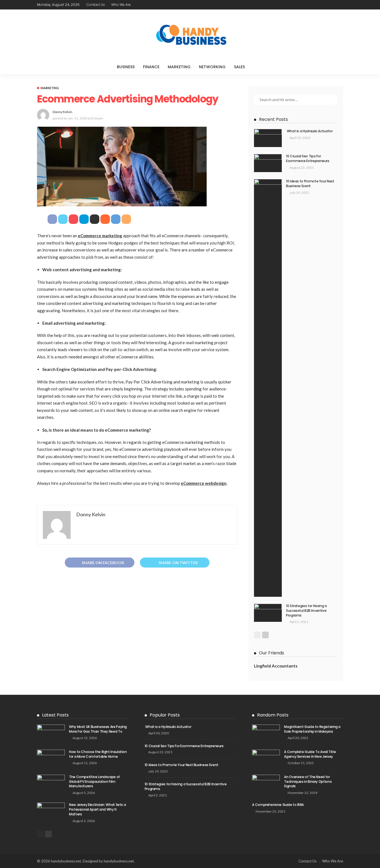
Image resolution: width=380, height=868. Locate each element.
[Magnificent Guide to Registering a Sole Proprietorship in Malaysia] (266, 734)
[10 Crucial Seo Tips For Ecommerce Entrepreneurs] (268, 163)
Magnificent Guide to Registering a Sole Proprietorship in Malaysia (312, 729)
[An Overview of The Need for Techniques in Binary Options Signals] (266, 784)
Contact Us (96, 4)
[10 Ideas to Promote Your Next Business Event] (268, 388)
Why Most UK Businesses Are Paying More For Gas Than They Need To (98, 729)
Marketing (179, 67)
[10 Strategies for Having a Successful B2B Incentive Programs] (268, 613)
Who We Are (121, 4)
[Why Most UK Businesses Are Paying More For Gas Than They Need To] (51, 734)
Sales (239, 67)
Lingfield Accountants (275, 665)
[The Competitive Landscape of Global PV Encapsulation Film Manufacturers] (51, 784)
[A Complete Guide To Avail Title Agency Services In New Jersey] (266, 759)
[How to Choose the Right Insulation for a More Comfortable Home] (51, 759)
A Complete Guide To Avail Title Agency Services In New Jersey (310, 754)
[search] (260, 67)
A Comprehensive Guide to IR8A (278, 804)
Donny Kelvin (62, 112)
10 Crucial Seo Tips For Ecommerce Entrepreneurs (307, 158)
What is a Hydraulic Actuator (309, 131)
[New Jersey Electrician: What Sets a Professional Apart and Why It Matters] (51, 812)
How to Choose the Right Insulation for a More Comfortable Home (98, 754)
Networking (212, 67)
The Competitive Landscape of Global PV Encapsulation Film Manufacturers (94, 781)
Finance (151, 67)
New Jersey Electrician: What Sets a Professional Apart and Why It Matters (97, 809)
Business (126, 67)
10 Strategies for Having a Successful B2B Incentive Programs (306, 610)
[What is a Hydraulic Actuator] (268, 138)
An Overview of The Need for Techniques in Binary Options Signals (308, 781)
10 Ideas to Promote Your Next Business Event (310, 183)
